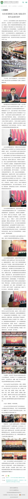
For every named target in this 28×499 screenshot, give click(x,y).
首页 (10, 6)
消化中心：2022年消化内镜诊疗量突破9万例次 (15, 477)
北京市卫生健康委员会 (14, 490)
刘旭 (13, 396)
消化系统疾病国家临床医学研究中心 (14, 492)
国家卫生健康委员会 (14, 487)
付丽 (6, 390)
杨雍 (23, 390)
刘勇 (9, 390)
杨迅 (20, 390)
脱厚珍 (5, 394)
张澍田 (19, 208)
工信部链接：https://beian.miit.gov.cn (10, 494)
